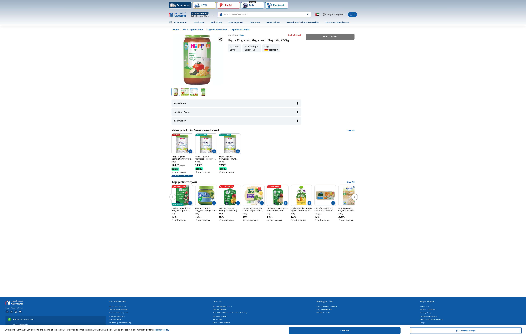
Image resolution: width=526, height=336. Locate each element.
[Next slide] (351, 194)
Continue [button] (344, 331)
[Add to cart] (190, 151)
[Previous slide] (169, 194)
